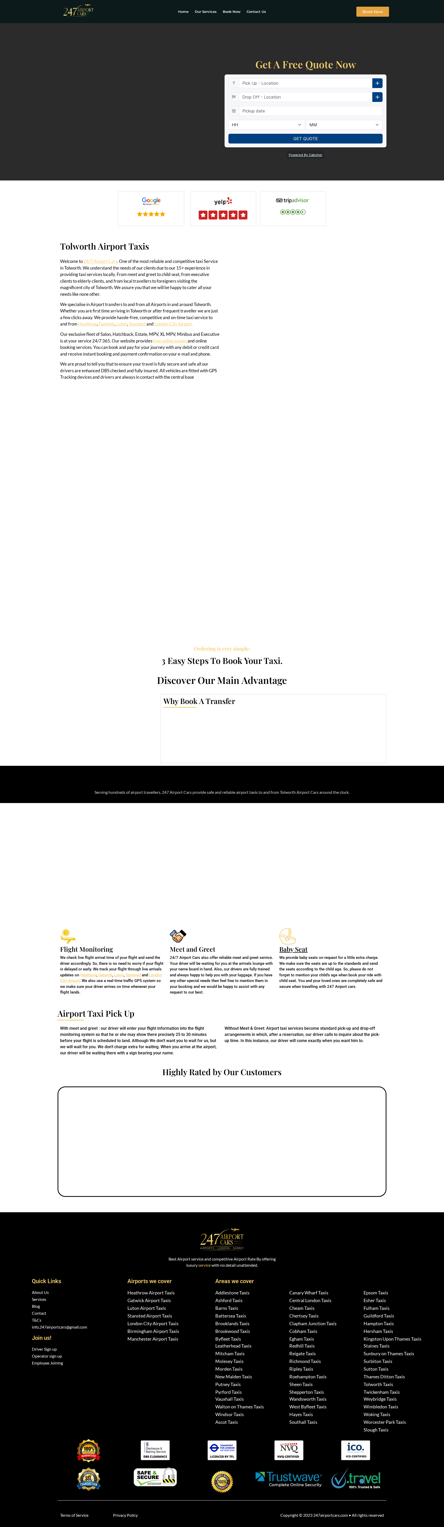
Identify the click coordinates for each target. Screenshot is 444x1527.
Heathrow (87, 324)
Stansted (137, 324)
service (204, 1265)
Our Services (206, 11)
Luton (121, 324)
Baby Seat (293, 949)
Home (183, 11)
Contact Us (256, 11)
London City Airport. (173, 324)
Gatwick (107, 324)
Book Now (231, 11)
